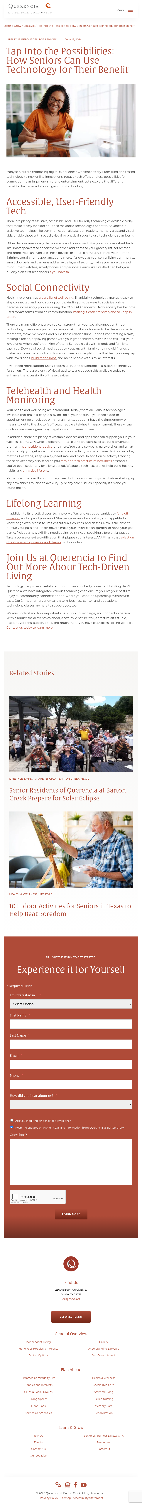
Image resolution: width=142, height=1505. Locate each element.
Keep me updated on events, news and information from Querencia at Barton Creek (69, 1127)
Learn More (71, 1214)
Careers (103, 1448)
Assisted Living (103, 1392)
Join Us (38, 1435)
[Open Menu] (130, 10)
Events (38, 1442)
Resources (103, 1442)
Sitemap (65, 1498)
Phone (16, 1076)
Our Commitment (103, 1355)
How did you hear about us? (33, 1096)
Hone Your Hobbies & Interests (38, 1348)
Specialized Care (103, 1385)
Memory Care (103, 1406)
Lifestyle (29, 25)
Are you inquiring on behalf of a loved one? (43, 1120)
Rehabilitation (103, 1413)
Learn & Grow (12, 25)
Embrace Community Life (38, 1378)
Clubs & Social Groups (38, 1392)
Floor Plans (38, 1406)
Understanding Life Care (103, 1348)
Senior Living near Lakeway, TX (104, 1435)
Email (16, 1056)
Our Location (38, 1455)
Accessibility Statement (87, 1498)
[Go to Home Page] (30, 12)
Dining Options (38, 1355)
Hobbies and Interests (38, 1385)
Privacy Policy (49, 1498)
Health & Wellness (103, 1378)
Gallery (103, 1342)
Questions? (18, 1135)
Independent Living (38, 1342)
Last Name (20, 1035)
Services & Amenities (38, 1413)
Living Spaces (38, 1399)
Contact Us (38, 1449)
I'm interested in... (25, 995)
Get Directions (70, 1314)
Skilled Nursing (103, 1399)
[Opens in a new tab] (75, 1484)
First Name (20, 1015)
